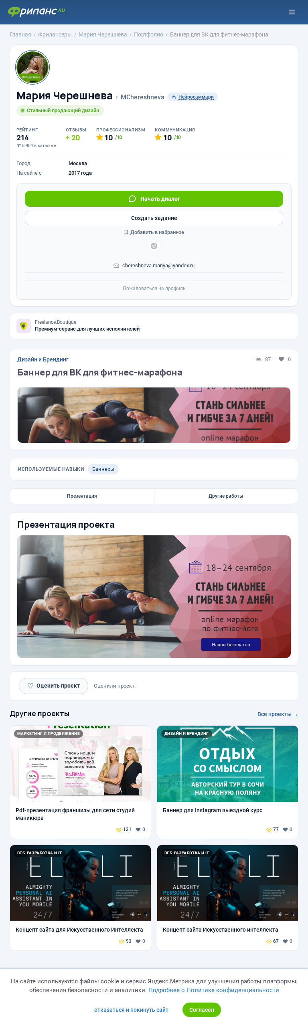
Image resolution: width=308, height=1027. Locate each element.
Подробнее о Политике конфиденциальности (213, 990)
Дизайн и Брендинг (43, 359)
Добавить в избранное (156, 232)
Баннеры (103, 469)
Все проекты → (277, 714)
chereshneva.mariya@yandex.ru (158, 265)
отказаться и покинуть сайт (131, 1010)
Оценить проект (53, 686)
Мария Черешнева (64, 95)
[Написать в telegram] (154, 246)
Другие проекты (39, 713)
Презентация (82, 496)
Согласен (201, 1010)
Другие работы (226, 496)
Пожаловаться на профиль (154, 288)
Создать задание (154, 218)
